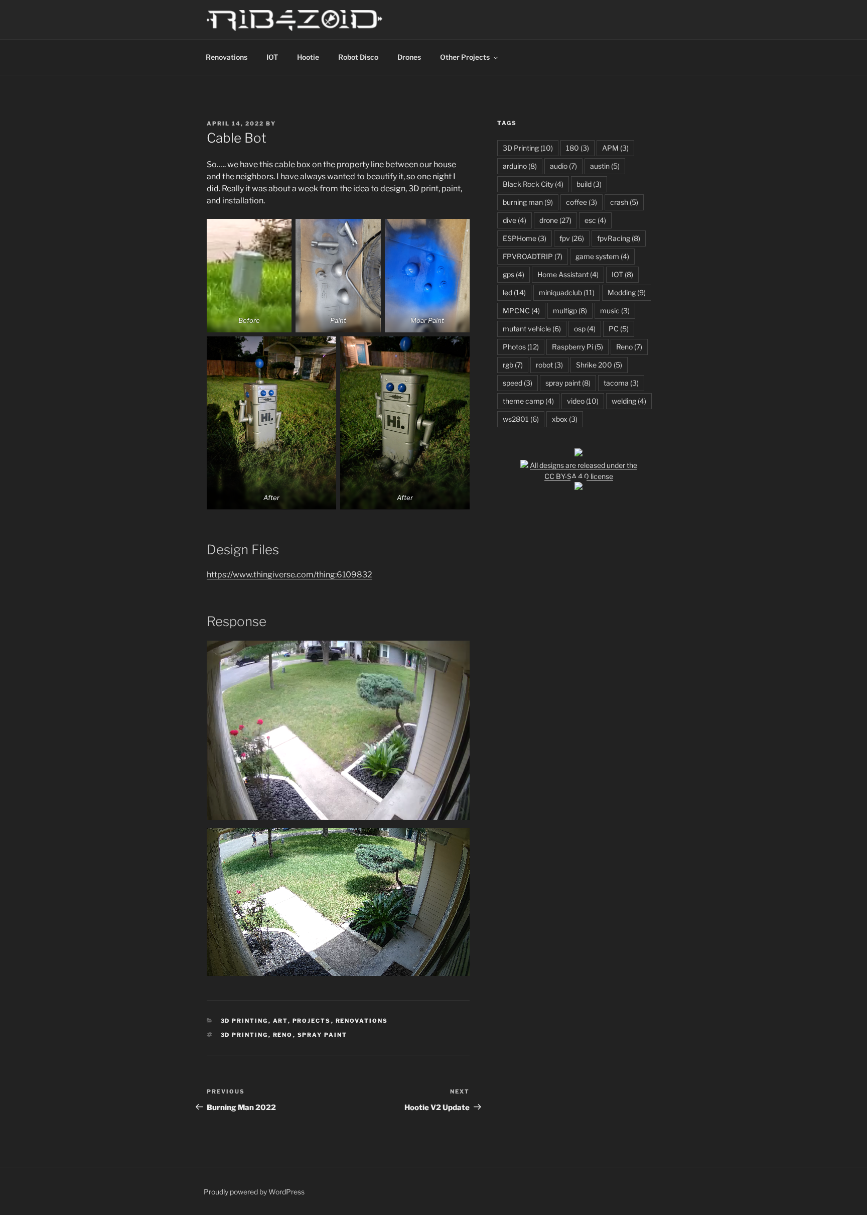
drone (555, 220)
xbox (564, 419)
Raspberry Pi (577, 346)
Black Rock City (533, 184)
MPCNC (521, 310)
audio (563, 166)
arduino (520, 166)
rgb (513, 364)
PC (619, 328)
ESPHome (524, 238)
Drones (409, 57)
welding (629, 401)
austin (605, 166)
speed (517, 383)
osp (585, 328)
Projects (312, 1020)
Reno (283, 1034)
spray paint (323, 1034)
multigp (570, 310)
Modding (627, 292)
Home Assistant (568, 274)
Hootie (308, 57)
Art (280, 1020)
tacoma (621, 383)
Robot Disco (358, 57)
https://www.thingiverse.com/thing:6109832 (289, 574)
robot (549, 364)
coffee (581, 202)
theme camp (528, 401)
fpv (571, 238)
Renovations (226, 57)
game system (602, 256)
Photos (521, 346)
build (589, 184)
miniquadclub (567, 292)
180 (577, 148)
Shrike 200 (599, 364)
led (514, 292)
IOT (272, 57)
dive (514, 220)
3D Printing (244, 1020)
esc (595, 220)
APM (615, 148)
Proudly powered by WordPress (254, 1191)
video (583, 401)
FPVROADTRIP (532, 256)
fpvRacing (618, 238)
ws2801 (521, 419)
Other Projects (465, 57)
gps (513, 274)
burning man (528, 202)
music (615, 310)
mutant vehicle (532, 328)
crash (624, 202)
